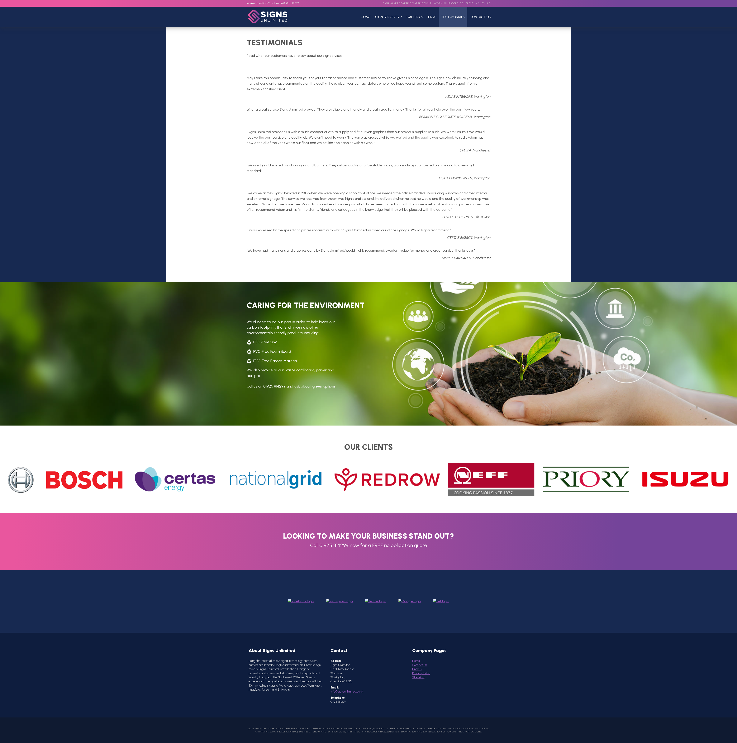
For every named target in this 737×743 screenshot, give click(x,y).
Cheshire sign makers (298, 728)
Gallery (414, 17)
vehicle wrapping (437, 728)
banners (428, 731)
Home (366, 17)
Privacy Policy (421, 673)
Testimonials (453, 17)
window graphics (375, 731)
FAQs (432, 17)
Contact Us (480, 17)
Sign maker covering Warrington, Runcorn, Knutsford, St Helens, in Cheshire (436, 3)
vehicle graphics (415, 728)
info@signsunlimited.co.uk (346, 691)
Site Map (418, 677)
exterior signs (336, 731)
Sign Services (387, 17)
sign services (331, 728)
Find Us (416, 669)
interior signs (355, 731)
